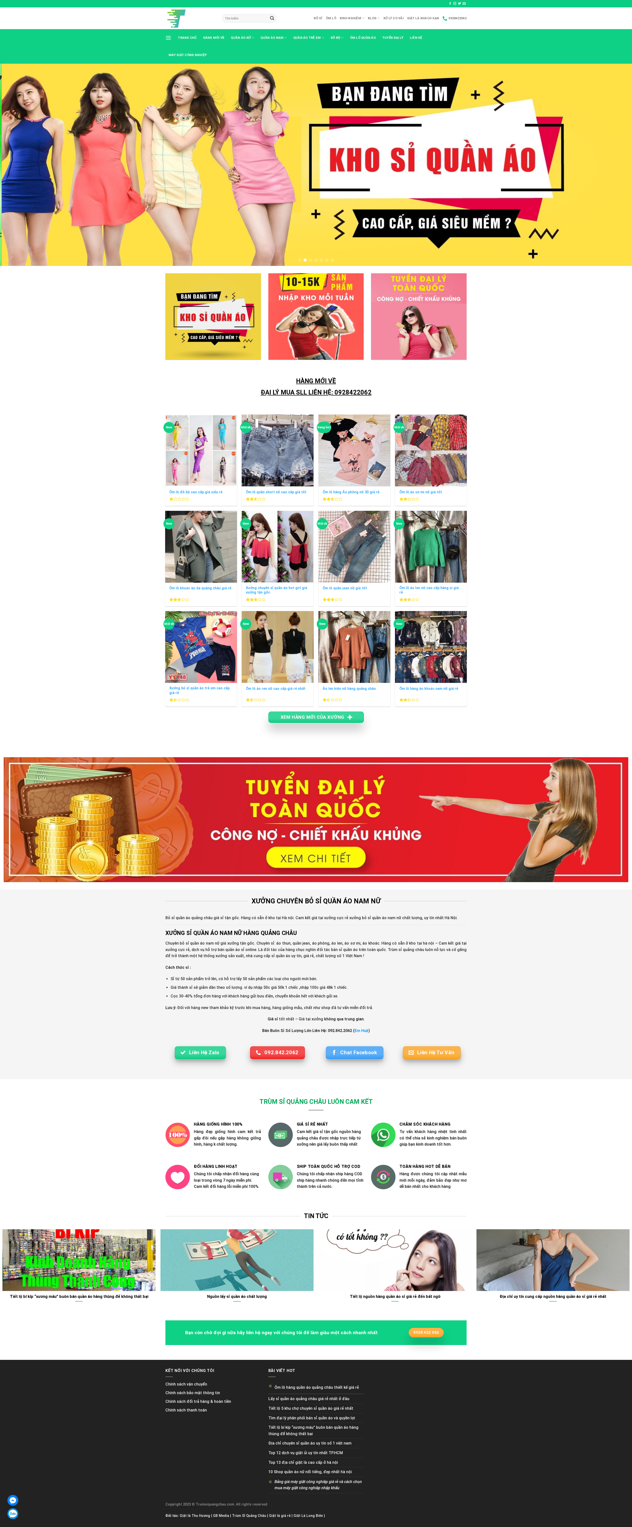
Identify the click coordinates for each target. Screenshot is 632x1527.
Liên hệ (416, 38)
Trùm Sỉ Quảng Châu (249, 1516)
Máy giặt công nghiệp (188, 55)
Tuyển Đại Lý (392, 38)
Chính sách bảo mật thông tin (192, 1392)
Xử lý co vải (393, 18)
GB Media (221, 1516)
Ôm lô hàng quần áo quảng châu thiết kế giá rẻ (317, 1387)
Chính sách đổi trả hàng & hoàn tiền (198, 1401)
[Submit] (272, 18)
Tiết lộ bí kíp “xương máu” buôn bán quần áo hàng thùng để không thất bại (313, 1430)
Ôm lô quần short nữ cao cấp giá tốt (276, 492)
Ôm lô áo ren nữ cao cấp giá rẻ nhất (275, 689)
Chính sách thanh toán (186, 1410)
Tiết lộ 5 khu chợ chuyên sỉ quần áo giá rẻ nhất (310, 1408)
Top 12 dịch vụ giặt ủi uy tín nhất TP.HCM (305, 1452)
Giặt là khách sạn (423, 18)
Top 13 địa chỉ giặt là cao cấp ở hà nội (303, 1462)
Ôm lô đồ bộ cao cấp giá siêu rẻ (195, 492)
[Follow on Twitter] (459, 3)
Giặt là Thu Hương (195, 1516)
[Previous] (18, 165)
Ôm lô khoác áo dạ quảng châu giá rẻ (200, 588)
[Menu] (168, 38)
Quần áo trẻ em (307, 38)
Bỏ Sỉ (318, 18)
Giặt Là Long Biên (308, 1516)
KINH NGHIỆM (350, 18)
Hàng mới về (214, 38)
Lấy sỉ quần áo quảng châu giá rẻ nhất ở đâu (308, 1398)
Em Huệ (361, 1030)
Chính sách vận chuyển (186, 1384)
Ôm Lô (331, 18)
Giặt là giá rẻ (280, 1516)
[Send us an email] (464, 3)
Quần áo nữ (241, 38)
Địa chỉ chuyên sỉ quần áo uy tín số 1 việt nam (310, 1443)
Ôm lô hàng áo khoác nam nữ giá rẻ (428, 689)
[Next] (613, 165)
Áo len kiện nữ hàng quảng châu (349, 689)
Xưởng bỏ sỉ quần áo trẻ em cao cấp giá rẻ (199, 690)
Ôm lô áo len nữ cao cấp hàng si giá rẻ (429, 590)
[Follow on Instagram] (454, 3)
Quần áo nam (271, 38)
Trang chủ (187, 38)
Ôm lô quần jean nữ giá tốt (345, 588)
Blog (372, 18)
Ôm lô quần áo (363, 38)
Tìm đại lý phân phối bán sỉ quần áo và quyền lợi (311, 1418)
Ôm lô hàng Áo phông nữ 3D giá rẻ (351, 492)
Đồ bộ (335, 38)
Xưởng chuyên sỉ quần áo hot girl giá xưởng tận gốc (276, 590)
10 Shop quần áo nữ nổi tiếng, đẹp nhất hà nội (310, 1471)
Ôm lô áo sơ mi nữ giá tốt (420, 492)
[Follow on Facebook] (450, 3)
